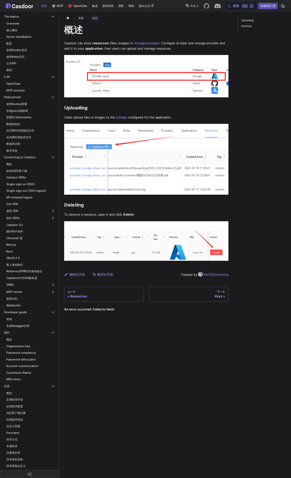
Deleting (246, 26)
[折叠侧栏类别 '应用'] (53, 386)
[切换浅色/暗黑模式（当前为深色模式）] (283, 6)
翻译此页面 (105, 274)
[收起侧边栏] (29, 474)
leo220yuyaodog (216, 274)
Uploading (247, 20)
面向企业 (144, 6)
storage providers (147, 43)
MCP (60, 6)
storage (121, 117)
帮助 (131, 6)
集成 (95, 6)
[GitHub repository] (206, 6)
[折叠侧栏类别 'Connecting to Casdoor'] (53, 157)
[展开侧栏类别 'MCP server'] (53, 292)
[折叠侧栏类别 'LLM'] (53, 77)
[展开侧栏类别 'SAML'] (53, 285)
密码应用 (107, 6)
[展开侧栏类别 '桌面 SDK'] (53, 211)
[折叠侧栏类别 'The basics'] (53, 16)
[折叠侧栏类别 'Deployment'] (53, 97)
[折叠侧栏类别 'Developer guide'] (53, 312)
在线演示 (266, 6)
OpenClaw (80, 6)
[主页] (68, 18)
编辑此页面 (77, 274)
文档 (44, 6)
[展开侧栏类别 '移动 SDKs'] (53, 218)
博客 (121, 6)
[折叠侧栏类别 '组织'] (53, 332)
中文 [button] (193, 6)
